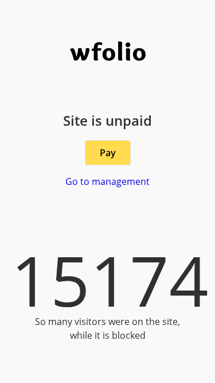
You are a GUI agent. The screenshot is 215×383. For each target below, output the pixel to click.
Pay (108, 152)
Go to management (107, 181)
